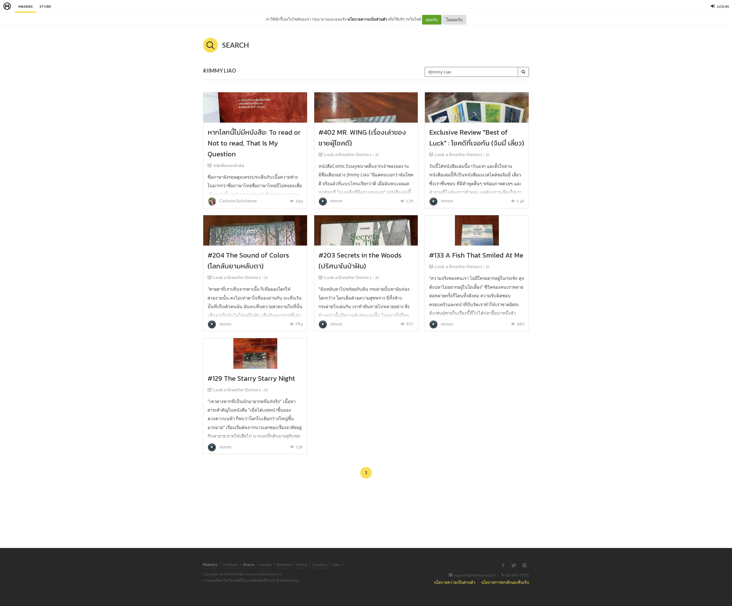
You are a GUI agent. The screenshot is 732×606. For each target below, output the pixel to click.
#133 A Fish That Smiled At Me (476, 255)
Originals (230, 564)
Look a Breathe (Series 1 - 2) (351, 154)
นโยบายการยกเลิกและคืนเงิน (505, 582)
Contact (320, 564)
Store (45, 6)
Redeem (284, 564)
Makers (25, 6)
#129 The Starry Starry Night (251, 378)
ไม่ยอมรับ (454, 19)
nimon (335, 201)
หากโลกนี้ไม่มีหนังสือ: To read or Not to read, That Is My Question (254, 143)
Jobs (336, 564)
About (302, 564)
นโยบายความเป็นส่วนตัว (367, 19)
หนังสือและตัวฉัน (228, 165)
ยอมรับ (432, 19)
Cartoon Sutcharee (237, 201)
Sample (265, 564)
